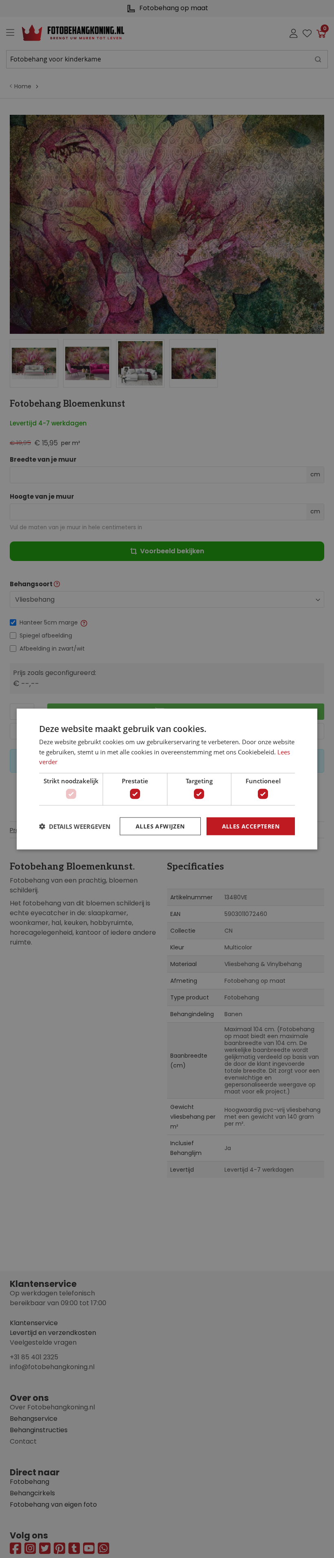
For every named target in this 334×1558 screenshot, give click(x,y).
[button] (74, 826)
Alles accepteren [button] (250, 826)
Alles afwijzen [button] (160, 826)
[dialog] (167, 779)
